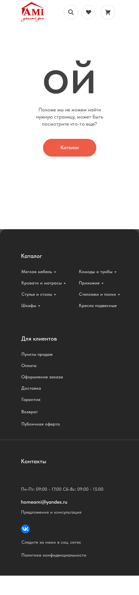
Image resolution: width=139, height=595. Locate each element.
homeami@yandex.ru (44, 502)
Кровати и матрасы (41, 282)
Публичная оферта (40, 423)
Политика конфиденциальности (53, 555)
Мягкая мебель (36, 271)
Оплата (29, 365)
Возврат (29, 411)
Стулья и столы (36, 294)
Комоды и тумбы (95, 271)
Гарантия (30, 399)
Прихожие (89, 282)
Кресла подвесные (98, 305)
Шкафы (28, 305)
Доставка (31, 388)
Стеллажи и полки (97, 294)
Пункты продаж (37, 354)
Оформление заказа (42, 376)
